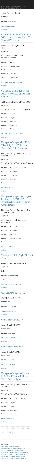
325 (23, 428)
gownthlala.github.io (19, 450)
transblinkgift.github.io (20, 458)
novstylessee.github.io (19, 448)
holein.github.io (5, 446)
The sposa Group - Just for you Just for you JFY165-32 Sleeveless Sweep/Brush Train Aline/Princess (16, 200)
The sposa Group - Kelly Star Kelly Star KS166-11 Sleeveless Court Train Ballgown (16, 376)
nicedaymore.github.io (7, 450)
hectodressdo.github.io (20, 456)
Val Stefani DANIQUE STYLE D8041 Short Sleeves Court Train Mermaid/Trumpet (17, 37)
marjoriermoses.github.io (7, 452)
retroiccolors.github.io (7, 448)
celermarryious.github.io (21, 452)
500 (10, 432)
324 (18, 428)
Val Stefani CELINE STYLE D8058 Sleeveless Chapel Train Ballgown (16, 93)
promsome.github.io (19, 454)
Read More (4, 29)
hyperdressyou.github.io (7, 456)
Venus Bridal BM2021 (12, 346)
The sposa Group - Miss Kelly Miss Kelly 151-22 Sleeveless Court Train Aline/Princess (15, 145)
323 (13, 428)
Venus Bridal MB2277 (12, 319)
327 (3, 432)
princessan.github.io (15, 446)
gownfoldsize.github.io (7, 458)
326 (28, 428)
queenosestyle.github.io (7, 454)
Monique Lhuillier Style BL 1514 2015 (17, 256)
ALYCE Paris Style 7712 (13, 292)
